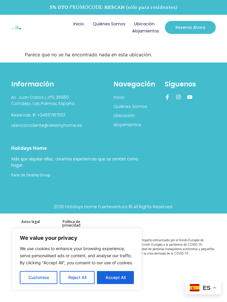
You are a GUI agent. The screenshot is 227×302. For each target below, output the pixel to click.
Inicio (78, 24)
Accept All (116, 277)
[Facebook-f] (167, 97)
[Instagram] (178, 97)
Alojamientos (145, 31)
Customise (38, 277)
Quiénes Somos (109, 24)
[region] (77, 259)
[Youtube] (189, 97)
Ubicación (144, 24)
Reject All (77, 277)
